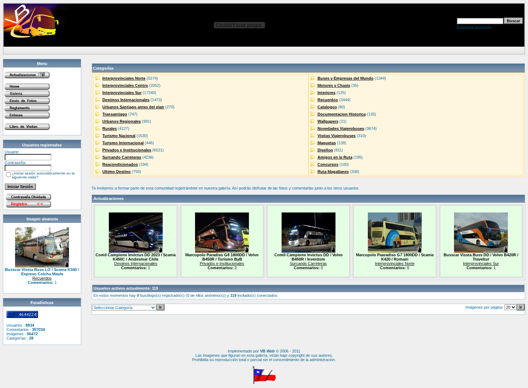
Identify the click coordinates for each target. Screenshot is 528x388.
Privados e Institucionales (126, 150)
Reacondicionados (120, 164)
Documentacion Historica (342, 114)
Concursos (328, 164)
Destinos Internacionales (125, 100)
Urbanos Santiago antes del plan (133, 107)
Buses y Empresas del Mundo (346, 78)
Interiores (326, 92)
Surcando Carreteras (121, 157)
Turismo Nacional (118, 136)
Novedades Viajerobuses (341, 128)
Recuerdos (42, 278)
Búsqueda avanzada (474, 27)
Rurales (109, 128)
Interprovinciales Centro (125, 85)
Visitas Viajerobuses (337, 136)
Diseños (325, 150)
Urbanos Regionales (121, 121)
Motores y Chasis (334, 85)
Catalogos (327, 107)
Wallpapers (328, 121)
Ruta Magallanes (333, 171)
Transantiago (114, 114)
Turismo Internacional (123, 143)
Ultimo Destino (116, 171)
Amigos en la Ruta (335, 157)
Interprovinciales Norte (123, 78)
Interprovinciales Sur (122, 92)
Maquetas (327, 143)
